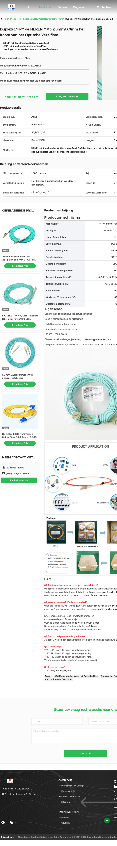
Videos (62, 7)
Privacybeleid (7, 837)
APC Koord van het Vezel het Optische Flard (76, 676)
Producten (45, 7)
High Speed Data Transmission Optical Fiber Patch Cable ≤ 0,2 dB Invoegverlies (19, 437)
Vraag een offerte (66, 96)
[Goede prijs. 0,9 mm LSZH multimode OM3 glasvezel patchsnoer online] (20, 352)
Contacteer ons (104, 9)
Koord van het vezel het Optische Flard (43, 19)
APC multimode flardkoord (58, 679)
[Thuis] (11, 7)
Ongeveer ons (79, 9)
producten (15, 19)
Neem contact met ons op (20, 96)
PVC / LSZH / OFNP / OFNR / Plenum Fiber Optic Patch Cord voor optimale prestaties (20, 318)
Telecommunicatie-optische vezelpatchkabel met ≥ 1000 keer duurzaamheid (18, 259)
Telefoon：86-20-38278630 (18, 788)
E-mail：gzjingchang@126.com (20, 794)
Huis (29, 7)
